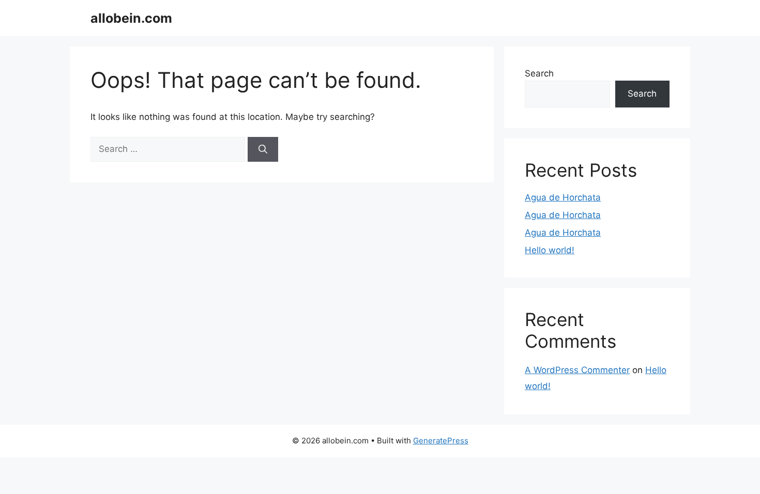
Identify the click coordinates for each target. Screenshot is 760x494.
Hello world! (549, 250)
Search (539, 73)
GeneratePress (440, 440)
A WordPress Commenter (577, 370)
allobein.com (131, 18)
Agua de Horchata (563, 197)
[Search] (263, 149)
